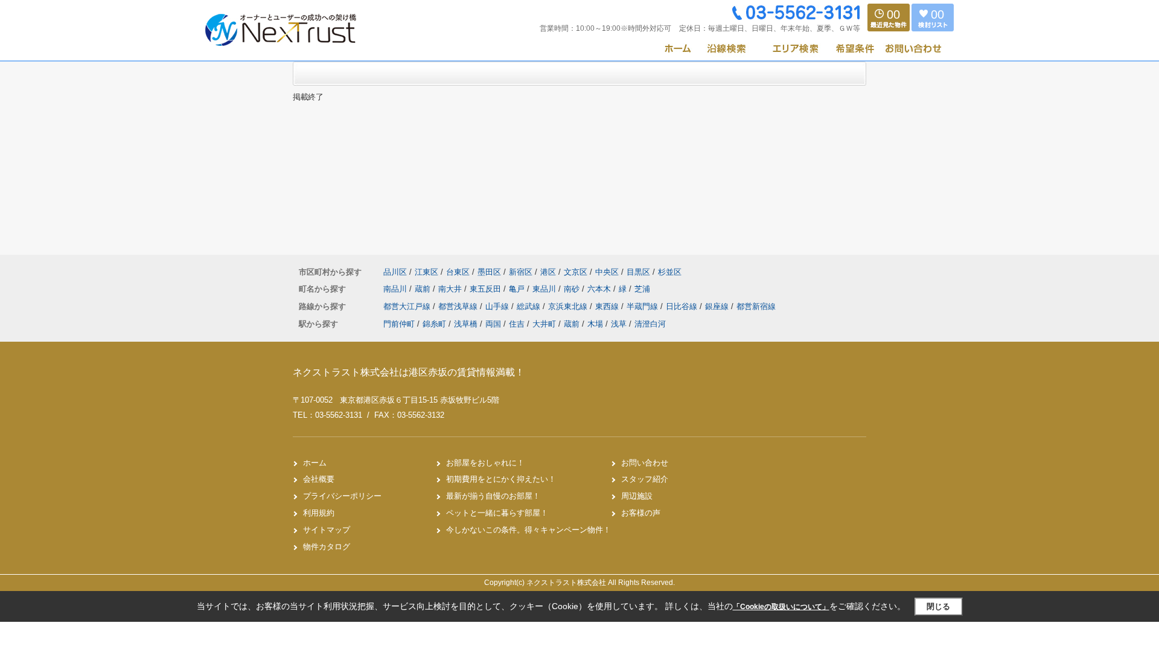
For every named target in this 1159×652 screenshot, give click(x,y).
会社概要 (318, 479)
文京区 (575, 271)
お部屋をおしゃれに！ (485, 462)
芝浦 (642, 288)
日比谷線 (683, 306)
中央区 (607, 271)
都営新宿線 (756, 306)
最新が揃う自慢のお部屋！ (493, 495)
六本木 (600, 288)
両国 (493, 323)
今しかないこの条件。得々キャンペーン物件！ (528, 529)
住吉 (517, 323)
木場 (595, 323)
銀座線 (718, 306)
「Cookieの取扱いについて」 (781, 606)
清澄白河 (650, 323)
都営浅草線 (459, 306)
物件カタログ (326, 546)
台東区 (458, 271)
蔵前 (424, 288)
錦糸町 (434, 323)
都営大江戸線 (408, 306)
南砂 (573, 288)
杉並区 (670, 271)
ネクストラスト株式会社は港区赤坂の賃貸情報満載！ (409, 372)
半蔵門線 (643, 306)
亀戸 (518, 288)
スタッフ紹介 (644, 479)
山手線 (498, 306)
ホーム (315, 462)
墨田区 (489, 271)
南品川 (396, 288)
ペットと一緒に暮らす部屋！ (497, 512)
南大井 (451, 288)
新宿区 (520, 271)
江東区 (426, 271)
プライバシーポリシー (342, 495)
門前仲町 (399, 323)
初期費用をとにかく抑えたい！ (501, 479)
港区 (548, 271)
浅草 (619, 323)
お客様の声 (640, 512)
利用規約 (318, 512)
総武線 (530, 306)
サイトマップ (326, 529)
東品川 (545, 288)
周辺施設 (637, 495)
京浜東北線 (569, 306)
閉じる (938, 606)
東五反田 (486, 288)
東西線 (608, 306)
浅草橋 (465, 323)
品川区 (395, 271)
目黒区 (638, 271)
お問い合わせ (644, 462)
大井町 (544, 323)
